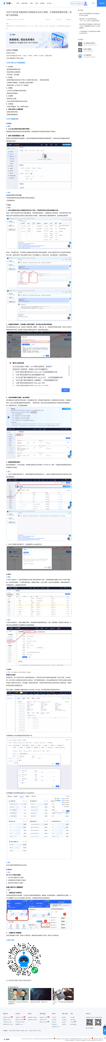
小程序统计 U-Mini (7, 1022)
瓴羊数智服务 (74, 1024)
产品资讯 (19, 19)
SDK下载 (54, 1019)
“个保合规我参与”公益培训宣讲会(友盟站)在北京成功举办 (90, 32)
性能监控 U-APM (43, 1017)
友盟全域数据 (89, 1028)
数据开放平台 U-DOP (8, 1024)
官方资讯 (73, 1017)
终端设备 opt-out (55, 1026)
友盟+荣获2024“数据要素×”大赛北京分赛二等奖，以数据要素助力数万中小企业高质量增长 (89, 26)
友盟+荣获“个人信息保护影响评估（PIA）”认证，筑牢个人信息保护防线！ (89, 19)
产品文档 (54, 1017)
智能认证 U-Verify (19, 1019)
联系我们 (64, 1017)
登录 (93, 3)
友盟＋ (23, 19)
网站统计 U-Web (7, 1019)
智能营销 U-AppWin (32, 1017)
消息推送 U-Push (19, 1017)
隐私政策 (101, 1038)
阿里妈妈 (18, 1030)
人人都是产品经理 (32, 1030)
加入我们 (64, 1022)
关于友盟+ (64, 1019)
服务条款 (96, 1038)
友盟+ (26, 1030)
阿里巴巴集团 (12, 1030)
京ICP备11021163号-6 (48, 1038)
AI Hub (72, 1022)
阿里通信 (22, 1030)
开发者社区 (54, 1024)
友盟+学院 (73, 1019)
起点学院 (39, 1030)
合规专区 (64, 1024)
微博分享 (68, 19)
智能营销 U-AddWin (32, 1019)
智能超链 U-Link (19, 1024)
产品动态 (14, 19)
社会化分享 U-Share (20, 1022)
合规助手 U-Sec (43, 1019)
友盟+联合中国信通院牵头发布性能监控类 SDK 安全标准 (89, 14)
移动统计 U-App (7, 1017)
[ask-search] (85, 4)
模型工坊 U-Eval (43, 1022)
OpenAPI (54, 1022)
